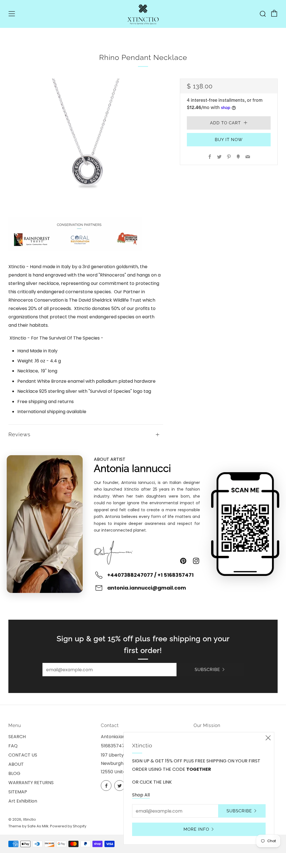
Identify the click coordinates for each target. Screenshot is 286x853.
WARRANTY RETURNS (31, 782)
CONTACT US (22, 755)
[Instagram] (196, 561)
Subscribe (207, 669)
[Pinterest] (183, 561)
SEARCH (17, 736)
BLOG (14, 773)
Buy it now (229, 139)
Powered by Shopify (68, 826)
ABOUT (16, 764)
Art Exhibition (22, 801)
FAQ (13, 746)
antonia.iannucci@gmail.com (146, 587)
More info (196, 829)
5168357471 (113, 746)
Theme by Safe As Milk (28, 826)
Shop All (141, 795)
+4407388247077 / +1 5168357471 (150, 574)
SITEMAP (17, 792)
